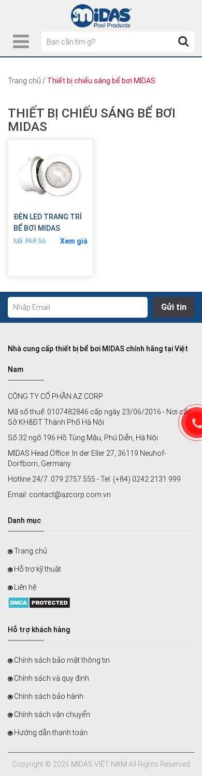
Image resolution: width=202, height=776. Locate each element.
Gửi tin (173, 307)
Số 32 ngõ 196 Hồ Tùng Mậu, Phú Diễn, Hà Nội (83, 438)
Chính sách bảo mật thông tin (61, 660)
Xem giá (74, 241)
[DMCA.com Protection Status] (39, 602)
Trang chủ (24, 81)
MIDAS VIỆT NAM (99, 764)
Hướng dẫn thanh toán (50, 732)
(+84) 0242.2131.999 (147, 479)
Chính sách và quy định (50, 678)
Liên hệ (24, 587)
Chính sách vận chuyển (51, 714)
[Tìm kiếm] (183, 41)
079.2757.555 (73, 479)
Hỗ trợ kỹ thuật (36, 569)
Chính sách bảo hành (47, 696)
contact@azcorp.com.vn (70, 494)
